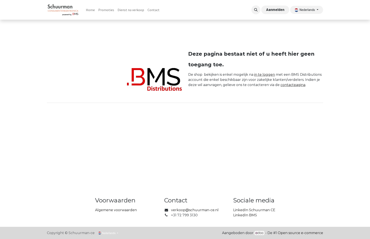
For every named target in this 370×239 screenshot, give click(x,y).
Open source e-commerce (300, 233)
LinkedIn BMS (245, 215)
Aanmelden (275, 10)
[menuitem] (90, 10)
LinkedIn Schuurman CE (254, 210)
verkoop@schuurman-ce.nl (195, 210)
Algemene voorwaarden (116, 210)
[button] (255, 9)
